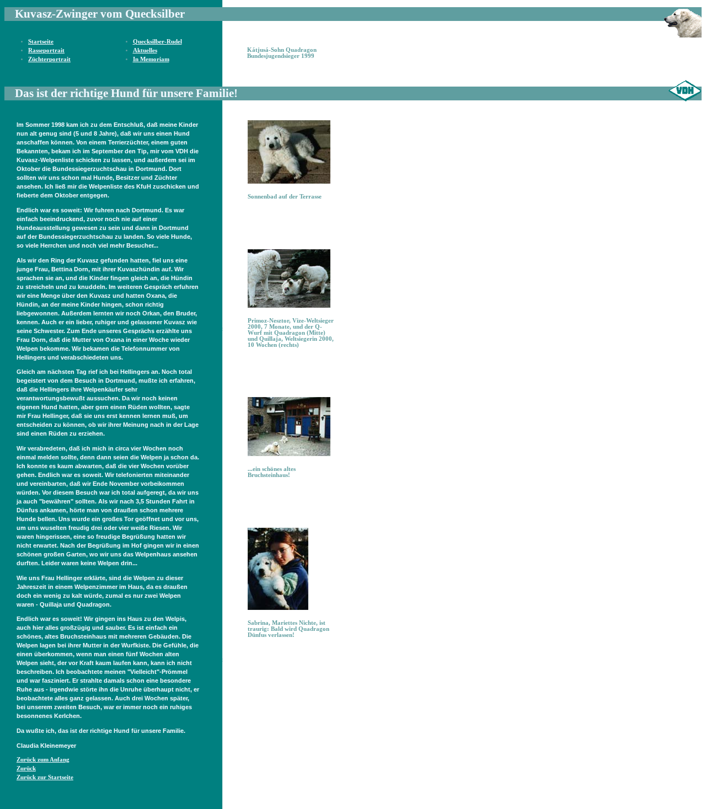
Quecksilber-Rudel (157, 42)
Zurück (26, 768)
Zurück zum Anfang (43, 760)
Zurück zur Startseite (45, 777)
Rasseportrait (46, 50)
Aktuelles (145, 50)
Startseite (41, 42)
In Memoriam (151, 59)
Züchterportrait (49, 59)
